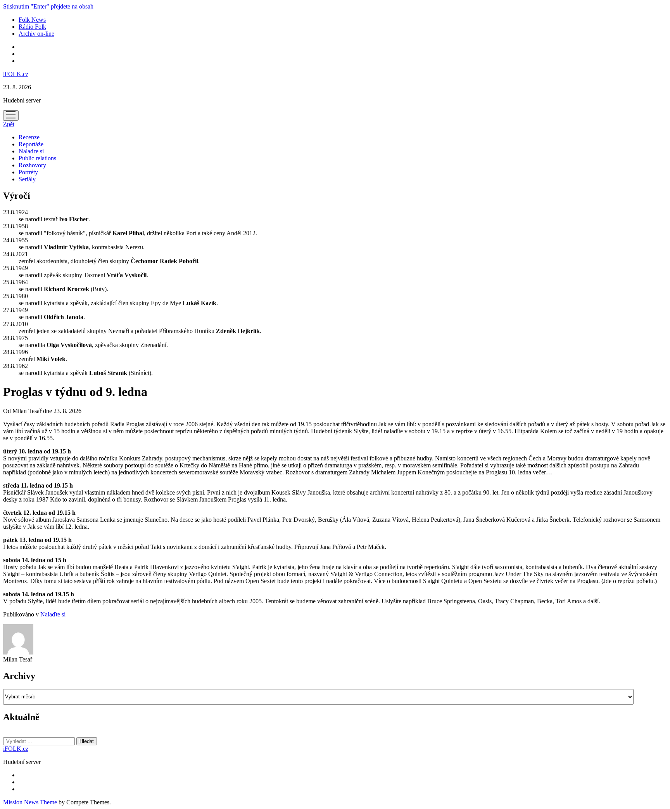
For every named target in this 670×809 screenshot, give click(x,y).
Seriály (27, 179)
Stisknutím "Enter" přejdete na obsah (48, 6)
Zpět (8, 124)
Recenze (29, 137)
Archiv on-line (36, 33)
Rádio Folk (32, 26)
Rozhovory (32, 165)
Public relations (37, 158)
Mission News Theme (30, 802)
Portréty (28, 172)
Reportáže (31, 144)
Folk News (32, 19)
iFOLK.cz (15, 74)
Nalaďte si (31, 151)
